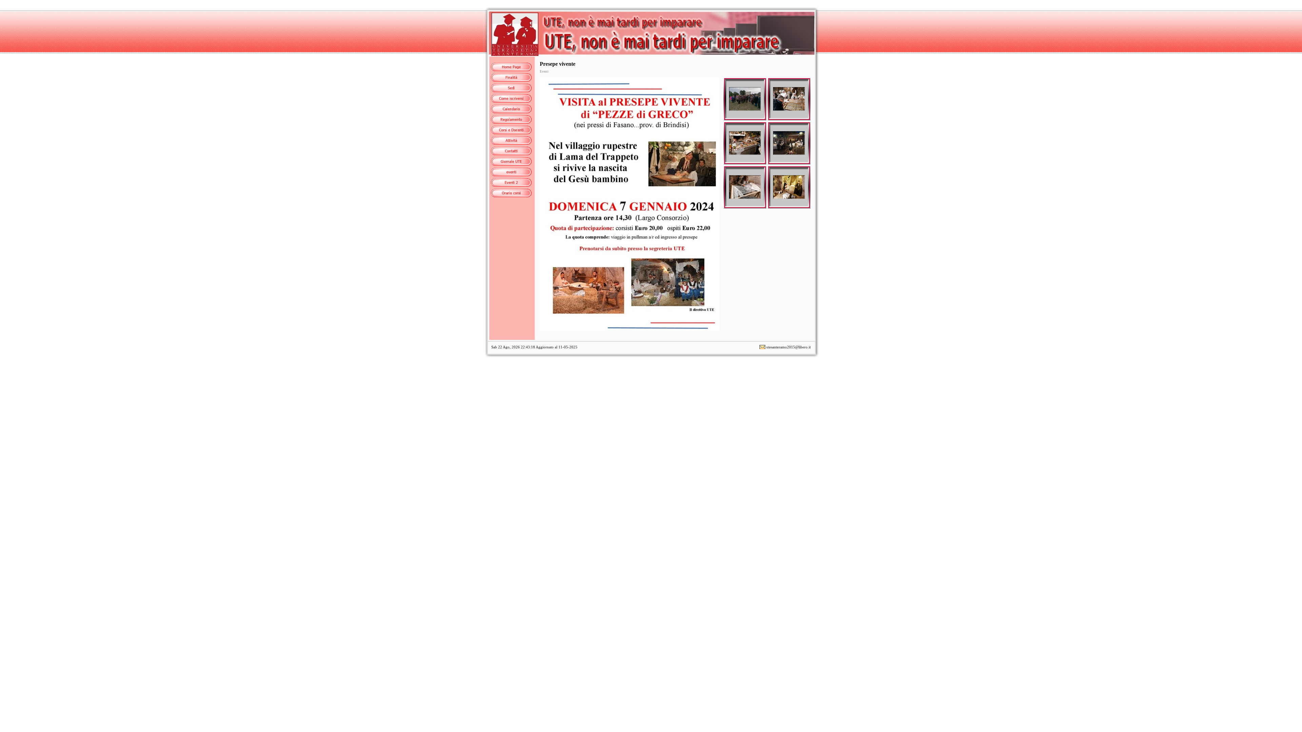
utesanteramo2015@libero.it (788, 347)
